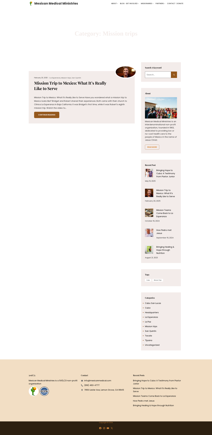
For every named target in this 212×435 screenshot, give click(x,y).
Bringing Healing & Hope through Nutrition (165, 250)
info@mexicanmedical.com (97, 380)
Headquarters (152, 312)
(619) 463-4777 (91, 385)
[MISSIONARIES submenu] (153, 3)
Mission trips (66, 78)
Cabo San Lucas (153, 303)
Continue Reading (46, 115)
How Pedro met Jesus (143, 400)
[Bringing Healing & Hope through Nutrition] (149, 249)
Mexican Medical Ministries (56, 3)
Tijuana (148, 340)
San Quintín (76, 78)
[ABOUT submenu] (117, 3)
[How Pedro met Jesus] (149, 233)
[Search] (174, 75)
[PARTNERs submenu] (164, 3)
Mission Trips (158, 280)
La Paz (148, 321)
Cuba (148, 280)
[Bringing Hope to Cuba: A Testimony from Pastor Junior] (149, 173)
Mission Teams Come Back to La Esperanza (164, 213)
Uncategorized (152, 345)
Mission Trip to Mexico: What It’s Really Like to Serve (70, 85)
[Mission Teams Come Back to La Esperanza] (149, 213)
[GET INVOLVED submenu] (138, 3)
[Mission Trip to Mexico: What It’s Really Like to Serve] (149, 193)
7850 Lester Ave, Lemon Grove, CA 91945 (104, 389)
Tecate (148, 335)
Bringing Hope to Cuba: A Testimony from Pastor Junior (165, 173)
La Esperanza (55, 78)
